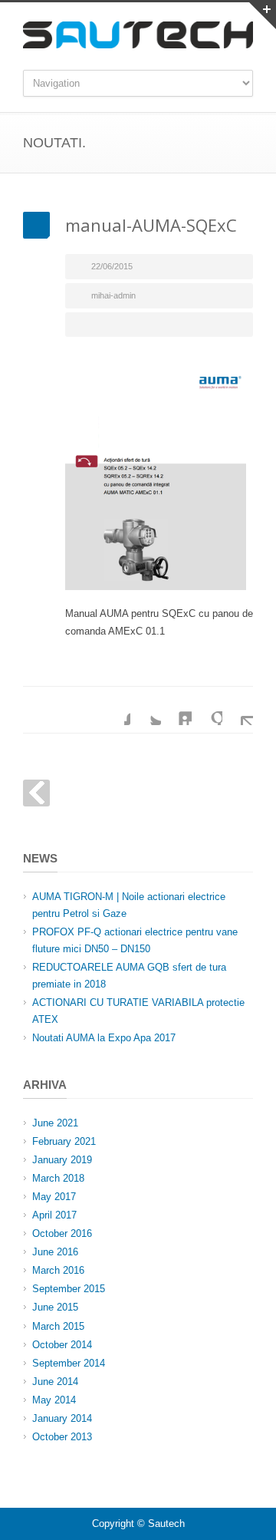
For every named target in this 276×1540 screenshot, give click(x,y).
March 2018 (58, 1178)
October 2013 (62, 1437)
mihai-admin (113, 295)
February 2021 (64, 1141)
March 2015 (58, 1326)
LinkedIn (176, 709)
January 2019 (62, 1160)
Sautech (166, 1523)
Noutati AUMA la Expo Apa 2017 (104, 1038)
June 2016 (55, 1252)
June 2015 (55, 1307)
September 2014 (68, 1363)
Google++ (207, 709)
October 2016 (62, 1233)
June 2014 (55, 1381)
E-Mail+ (237, 709)
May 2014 (54, 1400)
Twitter (145, 709)
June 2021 (55, 1123)
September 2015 (68, 1288)
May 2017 (54, 1196)
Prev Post (36, 793)
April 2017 (54, 1215)
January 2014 (62, 1418)
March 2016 (58, 1270)
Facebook (115, 709)
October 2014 (62, 1344)
